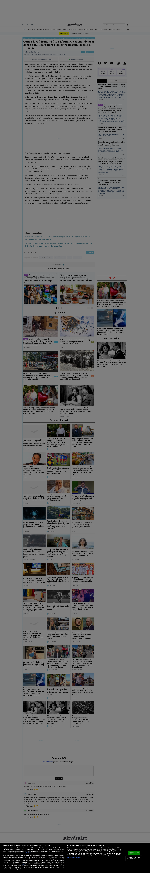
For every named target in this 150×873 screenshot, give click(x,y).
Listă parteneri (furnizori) (74, 857)
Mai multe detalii (27, 853)
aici (23, 864)
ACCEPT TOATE (134, 853)
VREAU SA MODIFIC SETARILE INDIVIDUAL (134, 858)
